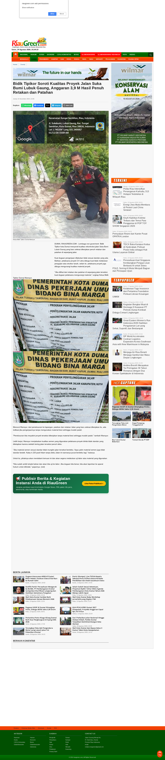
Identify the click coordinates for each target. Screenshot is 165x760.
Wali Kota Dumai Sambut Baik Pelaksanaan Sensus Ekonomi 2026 (40, 598)
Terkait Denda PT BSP (140, 440)
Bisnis (76, 54)
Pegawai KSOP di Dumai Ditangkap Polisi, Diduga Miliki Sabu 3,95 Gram (41, 608)
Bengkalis (24, 59)
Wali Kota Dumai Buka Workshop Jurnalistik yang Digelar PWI (86, 598)
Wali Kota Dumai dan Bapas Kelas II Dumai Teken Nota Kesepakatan (87, 629)
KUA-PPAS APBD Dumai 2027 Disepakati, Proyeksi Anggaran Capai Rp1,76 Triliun (87, 609)
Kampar (54, 59)
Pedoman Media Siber (28, 728)
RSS (55, 728)
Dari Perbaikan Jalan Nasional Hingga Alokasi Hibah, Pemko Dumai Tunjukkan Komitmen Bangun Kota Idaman (88, 621)
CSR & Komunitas (64, 54)
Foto (125, 54)
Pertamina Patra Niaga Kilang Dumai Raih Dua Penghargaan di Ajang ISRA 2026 (41, 620)
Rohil (69, 59)
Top (159, 755)
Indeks (132, 54)
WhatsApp (27, 105)
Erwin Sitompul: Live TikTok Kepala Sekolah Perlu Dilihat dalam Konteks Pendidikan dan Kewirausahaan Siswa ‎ (88, 578)
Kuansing (122, 59)
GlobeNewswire (88, 54)
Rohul (77, 59)
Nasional (24, 54)
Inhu (91, 59)
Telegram (57, 105)
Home (15, 64)
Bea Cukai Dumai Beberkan (119, 441)
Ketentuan (41, 728)
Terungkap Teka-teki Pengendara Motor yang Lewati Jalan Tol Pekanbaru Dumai (39, 630)
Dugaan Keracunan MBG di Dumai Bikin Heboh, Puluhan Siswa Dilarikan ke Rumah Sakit (41, 578)
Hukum (33, 54)
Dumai (34, 59)
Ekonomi (50, 54)
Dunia (41, 54)
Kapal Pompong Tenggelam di (138, 424)
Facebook (39, 105)
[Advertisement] (82, 18)
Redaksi (16, 728)
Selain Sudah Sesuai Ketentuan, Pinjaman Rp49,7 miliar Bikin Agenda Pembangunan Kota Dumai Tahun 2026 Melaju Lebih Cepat (88, 590)
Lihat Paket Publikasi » (94, 483)
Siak (62, 59)
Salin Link (69, 105)
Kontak (49, 728)
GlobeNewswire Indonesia (109, 54)
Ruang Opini (133, 59)
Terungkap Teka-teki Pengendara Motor (120, 424)
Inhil (84, 59)
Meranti (99, 59)
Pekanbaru (44, 59)
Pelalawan (110, 59)
